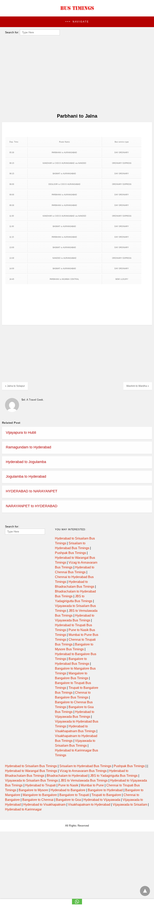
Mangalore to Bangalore (40, 795)
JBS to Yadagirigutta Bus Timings (114, 775)
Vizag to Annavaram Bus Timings (83, 771)
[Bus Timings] (77, 11)
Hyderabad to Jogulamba (26, 462)
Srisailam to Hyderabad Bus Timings (85, 766)
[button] (77, 21)
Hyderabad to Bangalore (68, 790)
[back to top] (145, 891)
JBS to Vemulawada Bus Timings (84, 780)
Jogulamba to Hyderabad (26, 476)
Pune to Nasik (68, 785)
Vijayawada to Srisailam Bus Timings (31, 780)
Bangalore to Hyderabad (105, 790)
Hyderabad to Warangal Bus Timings (31, 771)
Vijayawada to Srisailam (130, 804)
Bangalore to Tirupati (74, 795)
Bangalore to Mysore (33, 790)
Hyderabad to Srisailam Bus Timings (31, 766)
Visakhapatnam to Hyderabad (89, 804)
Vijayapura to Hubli (21, 433)
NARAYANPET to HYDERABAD (31, 506)
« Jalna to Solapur (15, 386)
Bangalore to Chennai (38, 799)
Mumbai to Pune (92, 785)
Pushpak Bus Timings (70, 553)
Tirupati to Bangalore (106, 795)
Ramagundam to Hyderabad (28, 447)
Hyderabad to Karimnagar (23, 809)
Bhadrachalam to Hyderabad (67, 775)
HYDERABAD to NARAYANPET (31, 491)
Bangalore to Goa (68, 799)
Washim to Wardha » (137, 386)
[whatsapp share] (77, 903)
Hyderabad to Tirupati (40, 785)
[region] (76, 130)
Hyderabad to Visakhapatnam (44, 804)
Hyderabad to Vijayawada (101, 799)
